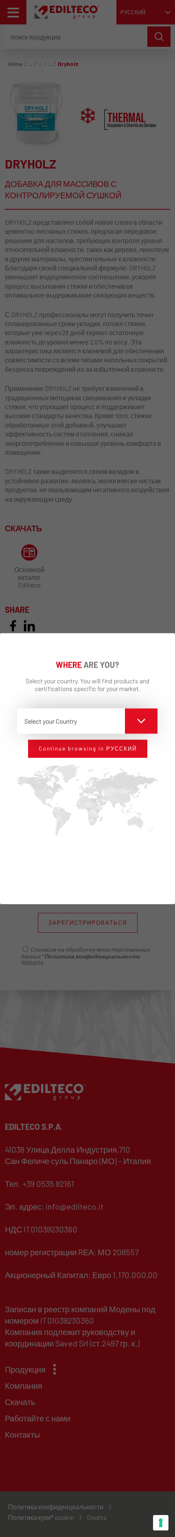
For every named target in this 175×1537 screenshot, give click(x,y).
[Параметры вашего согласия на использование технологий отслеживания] (160, 1522)
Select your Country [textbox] (50, 721)
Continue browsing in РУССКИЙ (88, 748)
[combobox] (87, 721)
